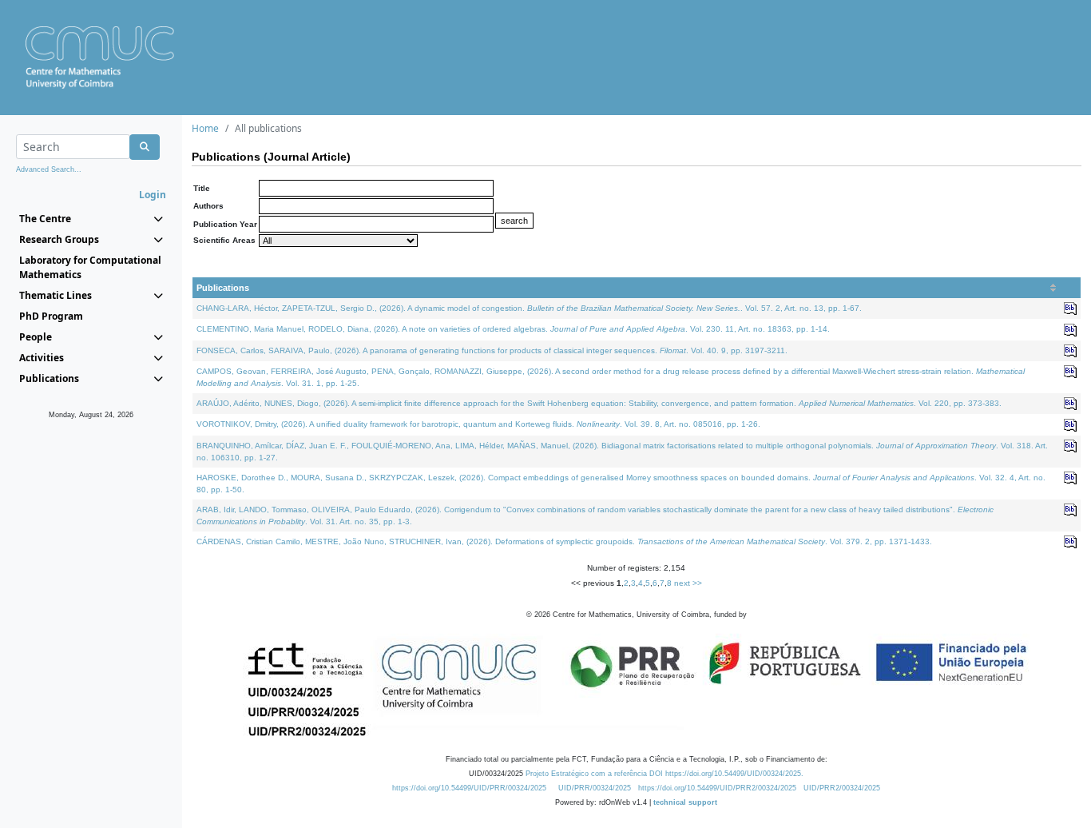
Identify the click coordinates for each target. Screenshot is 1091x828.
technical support (685, 802)
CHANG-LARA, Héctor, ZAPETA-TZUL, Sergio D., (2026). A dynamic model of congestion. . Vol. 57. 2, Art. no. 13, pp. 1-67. (529, 308)
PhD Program (51, 316)
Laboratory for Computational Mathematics (90, 267)
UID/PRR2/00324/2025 (841, 788)
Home (205, 128)
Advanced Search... (48, 169)
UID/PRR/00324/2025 (594, 788)
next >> (688, 583)
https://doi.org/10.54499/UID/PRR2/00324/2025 (717, 788)
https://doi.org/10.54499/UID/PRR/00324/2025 (469, 788)
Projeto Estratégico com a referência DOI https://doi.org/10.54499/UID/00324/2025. (664, 774)
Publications (222, 288)
